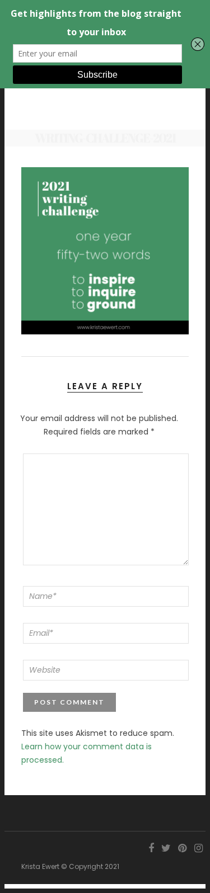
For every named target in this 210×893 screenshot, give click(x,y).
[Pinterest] (182, 848)
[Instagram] (198, 848)
